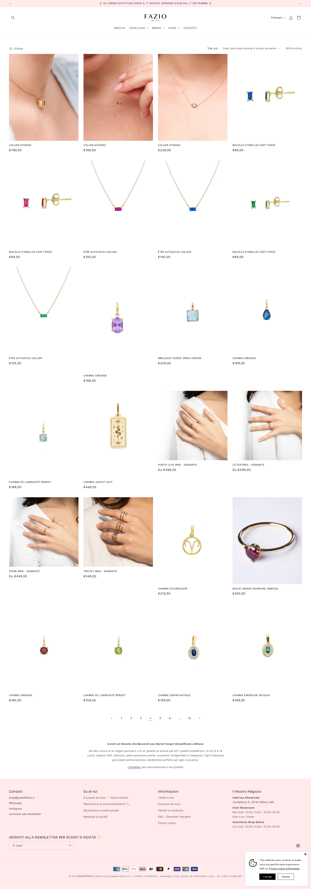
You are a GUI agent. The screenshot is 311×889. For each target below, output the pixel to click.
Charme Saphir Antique (174, 695)
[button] (13, 18)
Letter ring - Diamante (248, 464)
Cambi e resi (166, 797)
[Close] (305, 854)
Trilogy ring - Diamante (100, 571)
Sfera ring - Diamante (24, 571)
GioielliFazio (85, 875)
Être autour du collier (100, 251)
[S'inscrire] (70, 845)
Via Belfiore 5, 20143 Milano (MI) (253, 802)
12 (189, 718)
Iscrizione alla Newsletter (25, 813)
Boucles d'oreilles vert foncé (254, 145)
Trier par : (213, 48)
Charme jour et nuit (98, 482)
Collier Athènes (20, 145)
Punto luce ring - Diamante (177, 464)
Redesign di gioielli (95, 816)
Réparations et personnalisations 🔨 (106, 804)
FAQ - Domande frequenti (174, 816)
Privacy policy (167, 822)
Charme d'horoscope (173, 588)
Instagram (15, 808)
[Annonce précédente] (10, 3)
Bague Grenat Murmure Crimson (255, 588)
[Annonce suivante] (301, 3)
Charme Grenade (95, 375)
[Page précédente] (112, 718)
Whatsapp (15, 803)
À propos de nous (169, 804)
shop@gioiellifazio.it (22, 797)
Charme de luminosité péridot (30, 482)
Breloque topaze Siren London (179, 358)
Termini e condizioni (170, 810)
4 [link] (151, 718)
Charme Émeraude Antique (251, 695)
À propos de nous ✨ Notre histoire (106, 797)
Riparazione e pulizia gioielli (101, 810)
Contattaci (134, 767)
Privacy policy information (284, 868)
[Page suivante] (199, 718)
